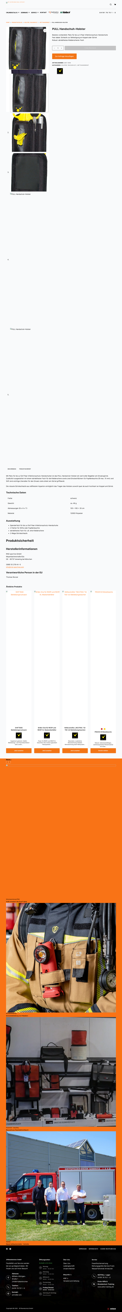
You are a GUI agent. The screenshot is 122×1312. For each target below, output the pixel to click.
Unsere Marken (69, 1269)
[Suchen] (110, 4)
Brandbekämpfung (11, 1013)
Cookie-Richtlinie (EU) (108, 1249)
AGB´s (65, 1278)
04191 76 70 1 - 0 (107, 12)
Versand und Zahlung (71, 1281)
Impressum (83, 1249)
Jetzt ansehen (18, 750)
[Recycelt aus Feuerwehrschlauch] (61, 1072)
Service (34, 12)
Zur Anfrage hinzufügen (64, 56)
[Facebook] (7, 1249)
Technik (8, 1241)
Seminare (24, 12)
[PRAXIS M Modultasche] (103, 657)
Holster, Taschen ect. (69, 65)
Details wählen (103, 750)
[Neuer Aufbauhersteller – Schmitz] (61, 1186)
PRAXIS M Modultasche (103, 732)
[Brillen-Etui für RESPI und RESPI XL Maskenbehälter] (47, 657)
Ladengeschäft (69, 1266)
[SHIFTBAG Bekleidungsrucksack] (19, 657)
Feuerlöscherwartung (100, 1263)
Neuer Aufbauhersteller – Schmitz (17, 1244)
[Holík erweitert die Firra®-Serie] (61, 831)
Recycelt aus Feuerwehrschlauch (17, 1130)
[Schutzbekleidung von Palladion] (61, 958)
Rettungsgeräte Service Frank (103, 1266)
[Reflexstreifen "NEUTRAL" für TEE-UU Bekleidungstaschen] (75, 657)
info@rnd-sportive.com (15, 567)
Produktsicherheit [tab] (25, 469)
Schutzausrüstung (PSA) (13, 899)
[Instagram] (10, 1249)
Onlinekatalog (12, 12)
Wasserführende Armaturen (102, 1269)
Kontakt (43, 12)
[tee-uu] (60, 71)
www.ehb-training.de (106, 1287)
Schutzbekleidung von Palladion (17, 1016)
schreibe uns (16, 1295)
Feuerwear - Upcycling (12, 1127)
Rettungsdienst (83, 65)
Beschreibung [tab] (12, 469)
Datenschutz (93, 1249)
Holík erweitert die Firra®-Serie (16, 901)
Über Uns (66, 1263)
